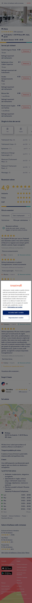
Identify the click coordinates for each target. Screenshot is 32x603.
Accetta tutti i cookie (16, 312)
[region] (16, 301)
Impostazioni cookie (16, 318)
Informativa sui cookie (14, 307)
